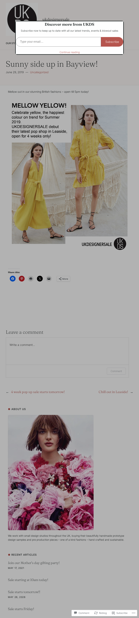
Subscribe (112, 42)
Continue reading (70, 52)
